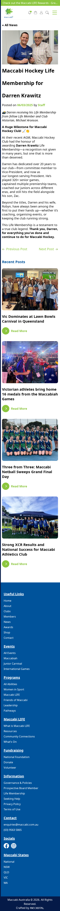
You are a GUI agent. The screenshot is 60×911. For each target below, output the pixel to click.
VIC (6, 877)
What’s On (10, 742)
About (7, 606)
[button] (54, 12)
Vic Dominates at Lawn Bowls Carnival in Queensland (28, 319)
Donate (8, 762)
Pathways (10, 710)
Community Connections (19, 736)
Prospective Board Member (21, 788)
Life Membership (14, 793)
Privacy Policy (12, 804)
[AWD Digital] (37, 908)
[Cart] (35, 12)
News (7, 622)
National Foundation (17, 757)
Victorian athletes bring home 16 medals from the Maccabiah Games (30, 394)
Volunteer (10, 767)
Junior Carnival (13, 663)
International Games (17, 669)
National (9, 861)
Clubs (7, 611)
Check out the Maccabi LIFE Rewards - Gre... (30, 3)
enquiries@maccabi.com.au (21, 824)
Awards (8, 627)
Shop (7, 632)
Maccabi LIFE (12, 695)
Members (10, 616)
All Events (10, 653)
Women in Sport (14, 689)
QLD (6, 872)
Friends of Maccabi (16, 700)
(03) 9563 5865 (13, 830)
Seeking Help (12, 799)
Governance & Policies (18, 783)
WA (6, 883)
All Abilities (10, 684)
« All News (10, 25)
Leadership (11, 705)
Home (7, 600)
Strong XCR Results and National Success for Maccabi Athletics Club (28, 549)
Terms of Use (12, 809)
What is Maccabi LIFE (17, 726)
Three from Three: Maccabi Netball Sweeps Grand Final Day (27, 472)
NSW (7, 867)
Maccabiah (10, 658)
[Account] (41, 12)
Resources (10, 731)
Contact (9, 638)
